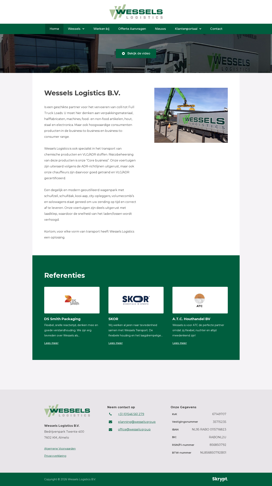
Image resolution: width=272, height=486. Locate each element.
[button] (136, 53)
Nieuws (160, 29)
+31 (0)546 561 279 (131, 414)
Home (54, 29)
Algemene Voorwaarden (60, 448)
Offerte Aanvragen (132, 29)
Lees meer (51, 343)
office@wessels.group (134, 429)
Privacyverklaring (55, 455)
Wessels (74, 29)
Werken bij (101, 29)
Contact (216, 29)
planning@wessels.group (137, 422)
